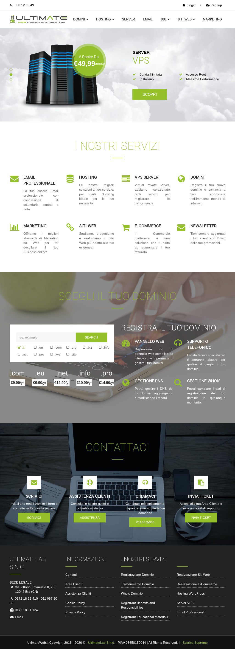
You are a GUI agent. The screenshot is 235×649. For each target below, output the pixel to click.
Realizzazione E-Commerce (197, 584)
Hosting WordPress (191, 593)
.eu (34, 347)
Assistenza (90, 517)
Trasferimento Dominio (137, 584)
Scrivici (34, 517)
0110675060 (145, 522)
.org (66, 347)
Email (148, 19)
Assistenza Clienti (78, 593)
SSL (164, 19)
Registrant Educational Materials (144, 617)
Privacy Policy (75, 612)
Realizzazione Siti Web (193, 574)
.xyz (50, 354)
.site (66, 354)
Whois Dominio (132, 593)
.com (50, 347)
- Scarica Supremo (194, 642)
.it (18, 347)
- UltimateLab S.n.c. (100, 642)
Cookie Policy (75, 603)
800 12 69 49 (24, 5)
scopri (150, 94)
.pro (34, 354)
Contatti (71, 574)
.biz (83, 347)
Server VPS (185, 603)
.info (99, 347)
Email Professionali (190, 612)
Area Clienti (73, 584)
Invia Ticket (201, 517)
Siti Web (185, 19)
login (191, 5)
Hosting (104, 19)
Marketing (212, 19)
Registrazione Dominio (137, 574)
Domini (79, 19)
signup (217, 5)
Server (128, 19)
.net (18, 354)
